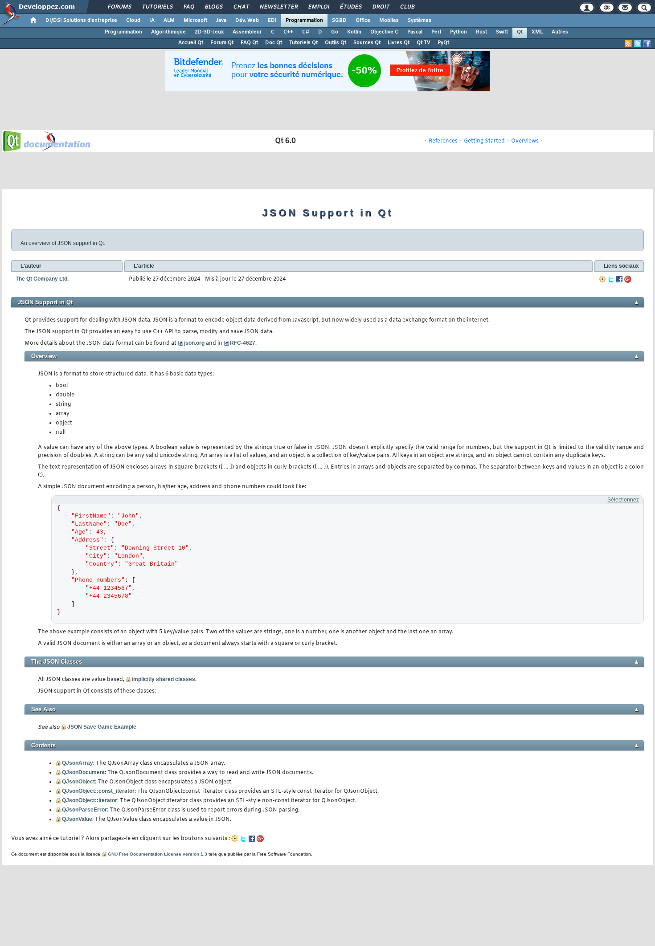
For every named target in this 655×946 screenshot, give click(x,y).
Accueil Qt (190, 43)
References (443, 141)
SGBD (339, 20)
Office (363, 20)
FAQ (188, 7)
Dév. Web (247, 20)
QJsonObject (78, 782)
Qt (520, 32)
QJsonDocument (83, 772)
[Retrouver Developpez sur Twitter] (637, 43)
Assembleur (247, 32)
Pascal (414, 32)
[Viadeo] (602, 279)
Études (350, 7)
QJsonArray (77, 763)
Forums (119, 7)
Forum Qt (221, 43)
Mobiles (389, 20)
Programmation (304, 20)
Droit (380, 7)
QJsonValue (77, 819)
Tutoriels (157, 7)
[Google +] (627, 279)
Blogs (213, 7)
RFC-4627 (242, 343)
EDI (272, 20)
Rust (481, 32)
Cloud (133, 20)
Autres (560, 32)
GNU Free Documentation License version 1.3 (157, 854)
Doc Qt (273, 43)
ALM (169, 20)
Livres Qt (398, 43)
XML (537, 32)
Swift (502, 32)
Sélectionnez (623, 500)
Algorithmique (168, 32)
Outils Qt (335, 43)
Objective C (384, 32)
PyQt (443, 43)
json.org (194, 343)
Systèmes (419, 20)
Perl (436, 32)
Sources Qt (367, 43)
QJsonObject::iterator (89, 800)
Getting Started (484, 141)
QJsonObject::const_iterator (98, 791)
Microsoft (195, 20)
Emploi (318, 7)
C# (305, 32)
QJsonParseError (84, 810)
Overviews (525, 141)
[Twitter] (610, 279)
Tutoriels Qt (303, 43)
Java (221, 20)
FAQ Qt (249, 43)
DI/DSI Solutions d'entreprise (81, 20)
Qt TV (423, 43)
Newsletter (278, 7)
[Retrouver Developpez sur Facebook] (647, 43)
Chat (241, 7)
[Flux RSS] (628, 43)
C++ (288, 32)
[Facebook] (619, 279)
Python (458, 32)
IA (152, 20)
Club (407, 7)
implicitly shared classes (163, 679)
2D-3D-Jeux (209, 32)
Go (334, 32)
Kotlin (354, 32)
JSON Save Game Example (101, 727)
